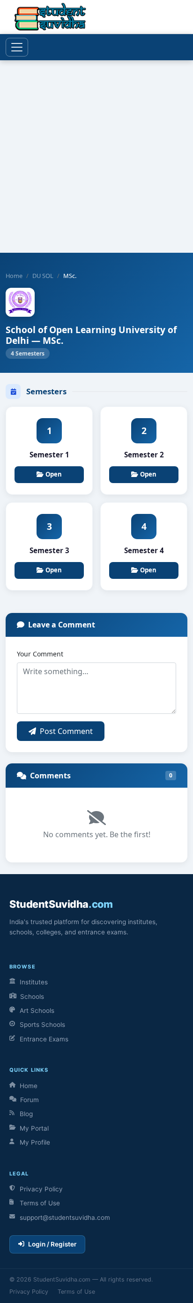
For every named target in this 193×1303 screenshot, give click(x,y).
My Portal (34, 1128)
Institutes (34, 982)
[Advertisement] (96, 156)
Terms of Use (40, 1203)
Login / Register (52, 1244)
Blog (26, 1114)
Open (53, 474)
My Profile (35, 1142)
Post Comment (66, 731)
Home (14, 275)
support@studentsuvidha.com (65, 1217)
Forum (29, 1100)
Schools (32, 996)
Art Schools (37, 1010)
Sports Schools (42, 1024)
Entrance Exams (44, 1039)
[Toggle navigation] (17, 47)
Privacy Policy (41, 1189)
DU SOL (42, 275)
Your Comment (40, 653)
